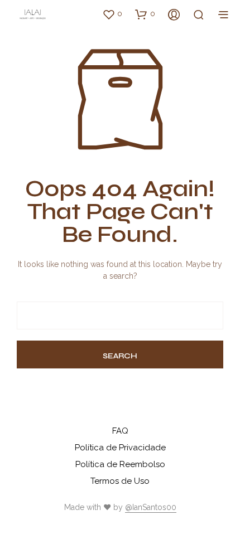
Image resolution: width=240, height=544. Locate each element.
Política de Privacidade (120, 448)
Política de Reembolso (120, 464)
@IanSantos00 (150, 507)
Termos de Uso (120, 481)
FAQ (120, 431)
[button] (112, 14)
